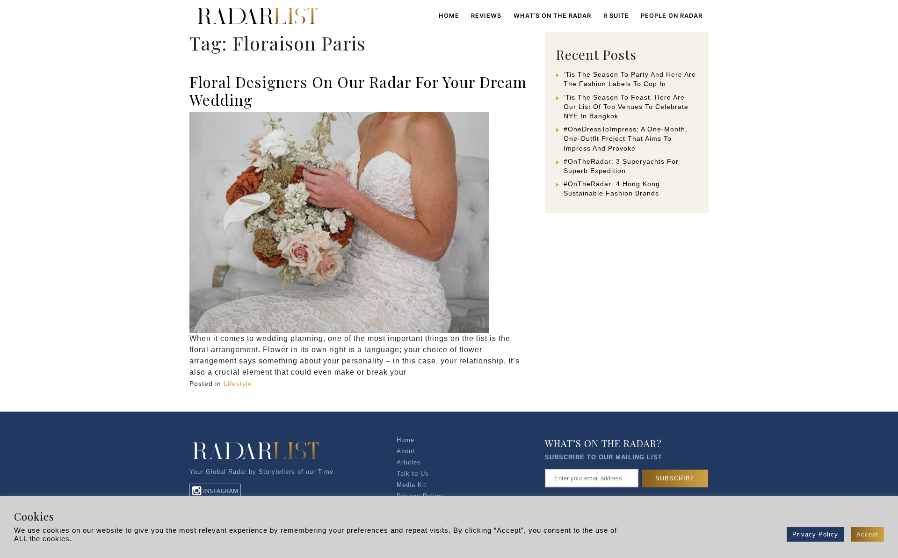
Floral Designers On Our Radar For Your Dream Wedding (358, 90)
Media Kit (412, 484)
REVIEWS (486, 15)
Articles (409, 462)
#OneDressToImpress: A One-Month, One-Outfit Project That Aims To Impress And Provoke (626, 138)
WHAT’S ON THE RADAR (552, 15)
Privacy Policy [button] (815, 534)
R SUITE (616, 15)
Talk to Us (413, 473)
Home (449, 15)
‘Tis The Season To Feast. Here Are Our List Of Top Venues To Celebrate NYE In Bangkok (626, 107)
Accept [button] (867, 534)
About (406, 451)
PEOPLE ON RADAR (671, 15)
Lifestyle (238, 383)
